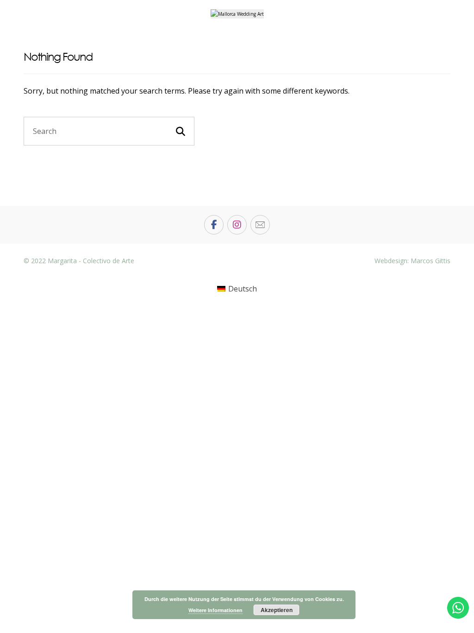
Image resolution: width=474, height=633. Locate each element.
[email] (260, 224)
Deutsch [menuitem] (242, 289)
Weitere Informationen (215, 610)
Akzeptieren (277, 610)
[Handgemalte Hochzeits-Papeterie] (237, 14)
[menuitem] (237, 289)
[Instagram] (237, 224)
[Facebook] (214, 224)
